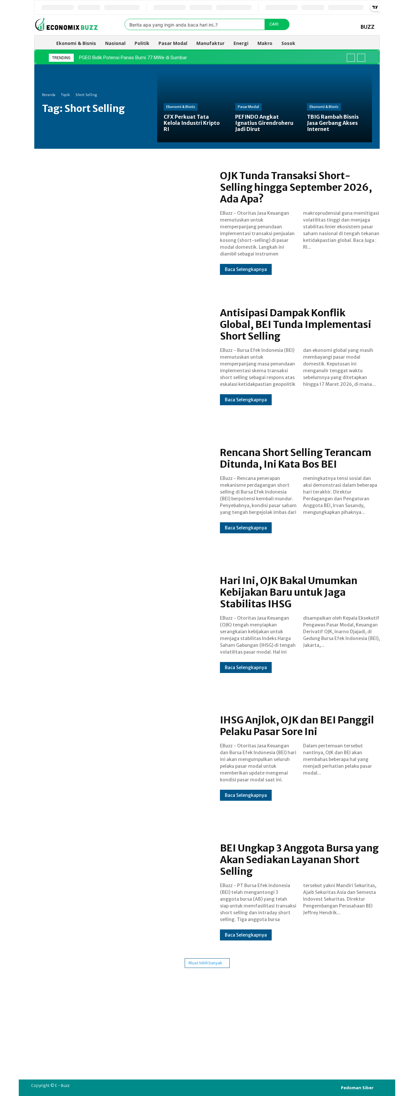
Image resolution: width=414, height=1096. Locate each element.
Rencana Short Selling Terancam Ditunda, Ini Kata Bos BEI (295, 458)
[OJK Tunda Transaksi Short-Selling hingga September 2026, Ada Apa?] (120, 222)
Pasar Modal (248, 106)
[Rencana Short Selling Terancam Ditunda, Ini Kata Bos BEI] (120, 489)
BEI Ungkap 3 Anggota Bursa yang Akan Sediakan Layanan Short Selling (299, 859)
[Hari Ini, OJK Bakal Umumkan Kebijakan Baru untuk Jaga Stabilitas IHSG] (120, 623)
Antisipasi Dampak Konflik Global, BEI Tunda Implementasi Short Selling (295, 324)
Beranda (49, 95)
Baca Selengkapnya (246, 269)
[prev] (351, 58)
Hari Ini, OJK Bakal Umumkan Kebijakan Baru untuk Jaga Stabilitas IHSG (288, 592)
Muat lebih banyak (205, 962)
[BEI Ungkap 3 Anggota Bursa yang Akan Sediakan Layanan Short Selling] (120, 891)
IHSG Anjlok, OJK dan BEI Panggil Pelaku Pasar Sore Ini (297, 726)
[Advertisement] (207, 1013)
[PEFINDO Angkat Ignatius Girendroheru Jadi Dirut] (264, 106)
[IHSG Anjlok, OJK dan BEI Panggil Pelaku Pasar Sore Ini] (120, 757)
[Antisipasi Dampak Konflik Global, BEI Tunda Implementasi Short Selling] (120, 356)
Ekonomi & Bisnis (180, 106)
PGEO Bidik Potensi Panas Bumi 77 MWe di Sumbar (133, 57)
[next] (361, 58)
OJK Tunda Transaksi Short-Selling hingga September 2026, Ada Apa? (296, 187)
